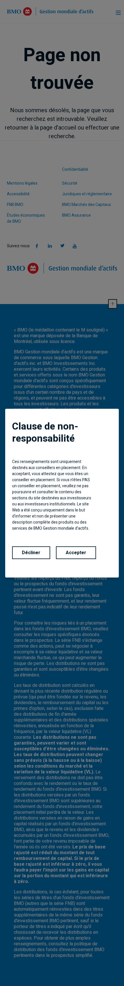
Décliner (31, 552)
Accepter (76, 552)
